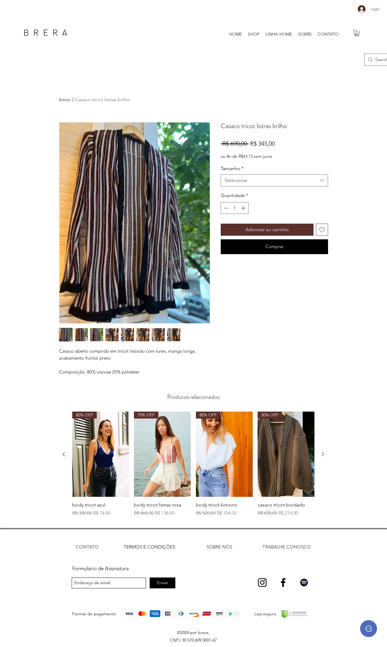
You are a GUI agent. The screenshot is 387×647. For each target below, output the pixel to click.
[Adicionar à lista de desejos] (322, 230)
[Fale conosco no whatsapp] (368, 628)
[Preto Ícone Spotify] (304, 582)
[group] (193, 468)
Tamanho (232, 168)
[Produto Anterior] (63, 454)
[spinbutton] (235, 208)
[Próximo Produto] (323, 454)
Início (65, 99)
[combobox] (274, 180)
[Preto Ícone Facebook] (283, 582)
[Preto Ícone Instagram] (262, 582)
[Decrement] (226, 208)
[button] (357, 33)
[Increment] (244, 208)
